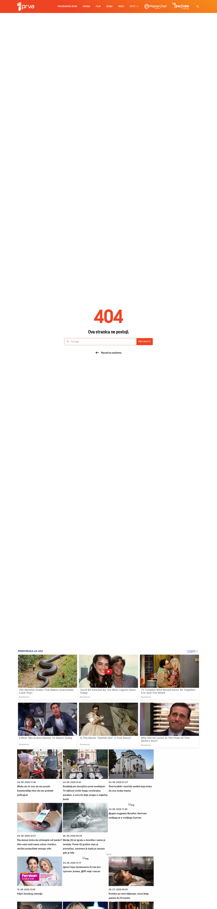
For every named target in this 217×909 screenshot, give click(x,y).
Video (121, 6)
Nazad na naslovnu (111, 352)
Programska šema (67, 6)
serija (109, 6)
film (98, 6)
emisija (86, 6)
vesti (132, 6)
